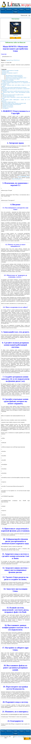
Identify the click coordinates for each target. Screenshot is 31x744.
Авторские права (5, 71)
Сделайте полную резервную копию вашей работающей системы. (15, 81)
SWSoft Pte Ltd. (16, 60)
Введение (4, 74)
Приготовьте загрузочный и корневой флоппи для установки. (14, 87)
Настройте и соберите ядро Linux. (9, 102)
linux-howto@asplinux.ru (17, 179)
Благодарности (5, 108)
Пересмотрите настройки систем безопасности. (12, 104)
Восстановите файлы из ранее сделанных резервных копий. (14, 103)
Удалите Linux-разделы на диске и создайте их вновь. (13, 94)
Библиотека (9, 9)
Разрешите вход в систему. (8, 105)
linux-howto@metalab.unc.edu (23, 176)
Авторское (21, 9)
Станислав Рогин (9, 60)
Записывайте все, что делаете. (8, 80)
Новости (3, 9)
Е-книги (15, 9)
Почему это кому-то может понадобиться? (14, 76)
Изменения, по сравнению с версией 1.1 (10, 73)
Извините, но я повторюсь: (8, 106)
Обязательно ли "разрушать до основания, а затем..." (16, 77)
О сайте (15, 11)
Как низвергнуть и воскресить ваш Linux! (14, 75)
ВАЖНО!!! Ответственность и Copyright (10, 70)
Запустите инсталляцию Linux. (9, 96)
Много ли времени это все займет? (13, 79)
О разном (28, 9)
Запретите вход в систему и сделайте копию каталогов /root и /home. (16, 91)
